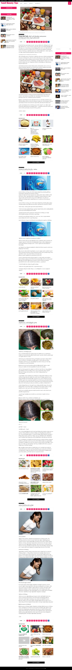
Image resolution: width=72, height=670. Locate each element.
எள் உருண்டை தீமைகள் (35, 298)
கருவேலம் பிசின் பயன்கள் (46, 482)
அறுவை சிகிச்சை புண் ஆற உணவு (35, 634)
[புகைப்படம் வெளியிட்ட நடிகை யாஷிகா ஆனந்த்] (57, 96)
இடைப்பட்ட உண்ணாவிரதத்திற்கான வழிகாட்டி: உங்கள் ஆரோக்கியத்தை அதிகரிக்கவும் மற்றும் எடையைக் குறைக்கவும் (35, 131)
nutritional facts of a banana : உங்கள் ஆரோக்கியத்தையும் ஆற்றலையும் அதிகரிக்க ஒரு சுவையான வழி (35, 470)
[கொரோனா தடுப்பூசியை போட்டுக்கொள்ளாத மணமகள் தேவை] (57, 101)
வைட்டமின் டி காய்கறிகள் (46, 645)
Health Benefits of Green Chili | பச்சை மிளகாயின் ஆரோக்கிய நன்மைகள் (24, 658)
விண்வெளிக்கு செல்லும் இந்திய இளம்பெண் (10, 24)
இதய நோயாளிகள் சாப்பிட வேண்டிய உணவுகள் (46, 287)
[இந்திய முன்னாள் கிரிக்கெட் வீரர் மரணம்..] (3, 30)
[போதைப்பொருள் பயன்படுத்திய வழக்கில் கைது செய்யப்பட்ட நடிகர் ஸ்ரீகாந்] (3, 18)
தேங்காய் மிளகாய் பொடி (35, 156)
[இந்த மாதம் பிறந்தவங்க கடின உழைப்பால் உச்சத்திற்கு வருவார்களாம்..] (57, 91)
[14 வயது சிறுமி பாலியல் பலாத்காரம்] (3, 35)
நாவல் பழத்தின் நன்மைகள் (23, 310)
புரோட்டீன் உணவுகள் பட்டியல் (23, 468)
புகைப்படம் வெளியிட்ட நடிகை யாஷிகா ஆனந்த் (66, 96)
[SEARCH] (70, 49)
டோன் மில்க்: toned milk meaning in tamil (23, 634)
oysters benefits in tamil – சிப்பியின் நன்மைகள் (35, 483)
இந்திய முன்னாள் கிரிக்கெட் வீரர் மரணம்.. (11, 29)
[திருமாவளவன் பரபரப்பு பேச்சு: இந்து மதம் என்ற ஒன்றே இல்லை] (3, 41)
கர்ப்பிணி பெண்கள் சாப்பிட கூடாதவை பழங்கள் (23, 144)
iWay (45, 668)
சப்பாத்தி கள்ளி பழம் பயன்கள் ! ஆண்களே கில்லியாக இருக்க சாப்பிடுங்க (47, 469)
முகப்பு (21, 3)
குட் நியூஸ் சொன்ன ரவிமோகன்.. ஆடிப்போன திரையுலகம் (65, 107)
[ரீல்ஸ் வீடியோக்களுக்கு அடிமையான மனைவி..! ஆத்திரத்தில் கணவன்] (3, 46)
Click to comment (36, 162)
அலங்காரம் (31, 3)
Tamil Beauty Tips (9, 3)
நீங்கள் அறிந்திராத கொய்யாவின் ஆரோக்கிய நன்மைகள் (46, 157)
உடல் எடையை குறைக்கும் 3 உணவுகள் (47, 494)
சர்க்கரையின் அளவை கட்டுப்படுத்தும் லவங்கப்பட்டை (24, 483)
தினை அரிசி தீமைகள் (23, 128)
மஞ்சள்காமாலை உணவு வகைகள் (23, 646)
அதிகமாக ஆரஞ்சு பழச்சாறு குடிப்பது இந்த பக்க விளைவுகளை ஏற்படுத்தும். (35, 312)
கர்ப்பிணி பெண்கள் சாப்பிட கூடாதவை (47, 129)
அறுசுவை (25, 3)
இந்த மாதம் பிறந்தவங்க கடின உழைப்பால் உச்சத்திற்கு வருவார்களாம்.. (66, 91)
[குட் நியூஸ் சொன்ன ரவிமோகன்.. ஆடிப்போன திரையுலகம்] (57, 107)
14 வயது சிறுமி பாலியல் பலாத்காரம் (10, 35)
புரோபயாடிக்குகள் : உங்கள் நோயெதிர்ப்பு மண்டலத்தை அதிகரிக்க (47, 299)
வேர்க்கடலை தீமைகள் (46, 656)
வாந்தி (20, 616)
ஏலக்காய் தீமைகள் (22, 287)
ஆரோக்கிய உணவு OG (21, 34)
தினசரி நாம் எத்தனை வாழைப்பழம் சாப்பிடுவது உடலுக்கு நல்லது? (35, 145)
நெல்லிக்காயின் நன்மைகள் (35, 656)
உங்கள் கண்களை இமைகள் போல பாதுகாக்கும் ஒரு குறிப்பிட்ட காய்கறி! (23, 299)
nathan (21, 39)
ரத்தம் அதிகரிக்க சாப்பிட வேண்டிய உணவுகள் (46, 311)
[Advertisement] (63, 24)
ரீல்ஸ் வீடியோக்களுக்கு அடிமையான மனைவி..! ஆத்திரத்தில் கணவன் (10, 46)
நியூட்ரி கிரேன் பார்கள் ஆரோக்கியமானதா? (22, 157)
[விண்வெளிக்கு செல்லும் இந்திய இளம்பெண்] (3, 24)
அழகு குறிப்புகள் (37, 3)
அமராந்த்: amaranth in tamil (23, 493)
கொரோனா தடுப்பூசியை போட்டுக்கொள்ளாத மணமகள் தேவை (65, 102)
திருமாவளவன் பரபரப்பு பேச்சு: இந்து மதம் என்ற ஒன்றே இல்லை (11, 41)
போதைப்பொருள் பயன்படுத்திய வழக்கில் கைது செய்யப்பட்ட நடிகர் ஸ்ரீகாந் (10, 18)
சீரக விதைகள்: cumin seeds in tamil (36, 646)
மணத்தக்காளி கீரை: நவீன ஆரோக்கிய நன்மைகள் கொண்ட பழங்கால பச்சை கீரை (36, 494)
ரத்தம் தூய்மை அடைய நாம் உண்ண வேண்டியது (47, 144)
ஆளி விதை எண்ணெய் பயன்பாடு (35, 287)
